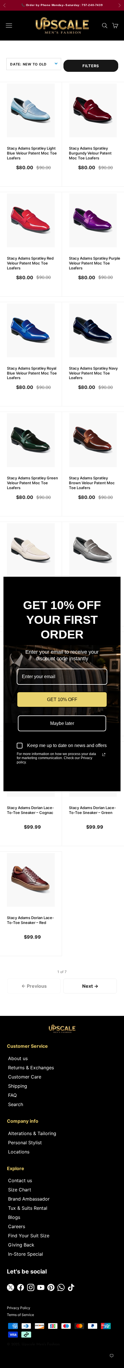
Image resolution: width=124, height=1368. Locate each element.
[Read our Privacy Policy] (103, 754)
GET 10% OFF (62, 699)
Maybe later (62, 723)
